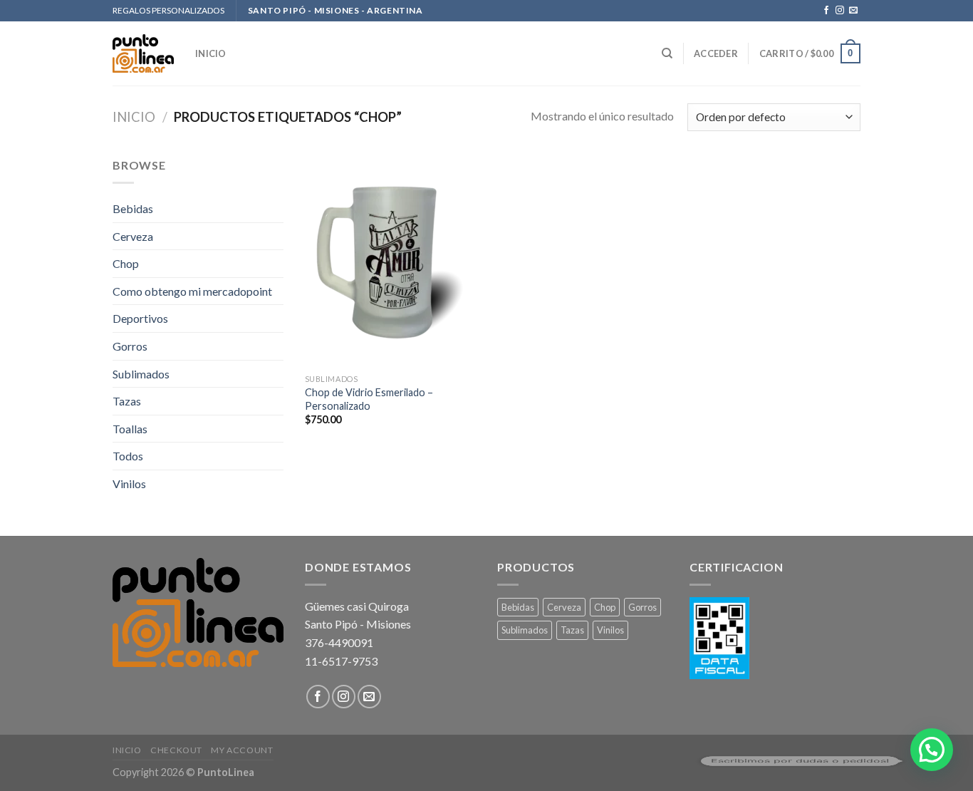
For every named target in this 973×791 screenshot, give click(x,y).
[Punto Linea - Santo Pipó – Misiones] (143, 53)
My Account (242, 750)
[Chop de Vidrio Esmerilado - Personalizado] (393, 261)
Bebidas (133, 208)
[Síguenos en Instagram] (840, 11)
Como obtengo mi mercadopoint (192, 291)
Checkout (176, 750)
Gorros (130, 346)
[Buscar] (667, 53)
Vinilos (129, 483)
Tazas (127, 401)
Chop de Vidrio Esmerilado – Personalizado (369, 399)
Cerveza (133, 236)
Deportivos (140, 318)
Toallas (130, 428)
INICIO (211, 53)
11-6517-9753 (341, 661)
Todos (128, 455)
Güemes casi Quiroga (357, 606)
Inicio (134, 117)
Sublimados (141, 374)
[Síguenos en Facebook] (826, 11)
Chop (126, 263)
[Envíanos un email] (853, 11)
